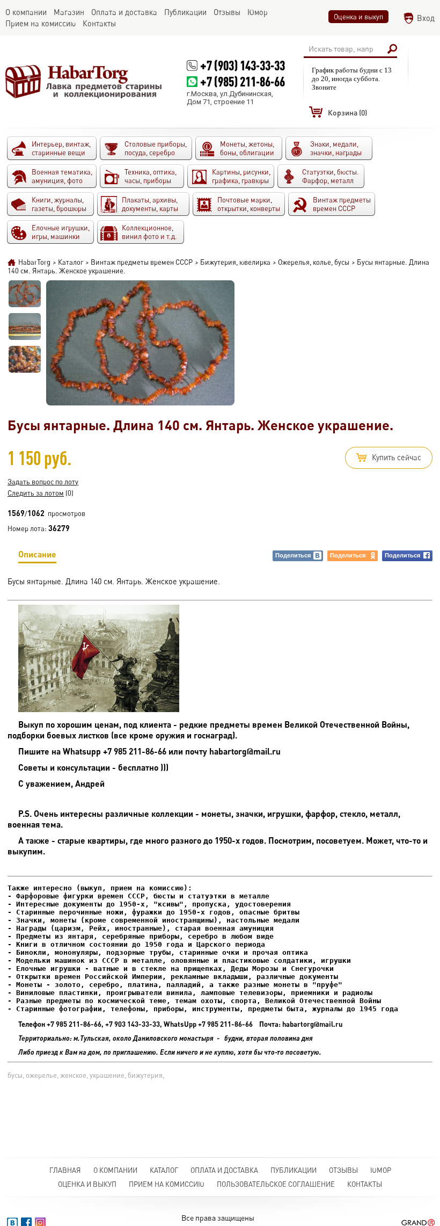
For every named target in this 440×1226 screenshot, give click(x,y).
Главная (65, 1170)
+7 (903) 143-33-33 (242, 65)
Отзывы (343, 1170)
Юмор (380, 1170)
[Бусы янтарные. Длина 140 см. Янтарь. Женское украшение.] (25, 293)
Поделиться (293, 555)
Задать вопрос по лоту (43, 481)
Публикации (293, 1170)
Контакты (364, 1184)
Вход (426, 18)
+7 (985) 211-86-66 (242, 81)
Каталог (164, 1170)
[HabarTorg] (84, 81)
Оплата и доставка (224, 1170)
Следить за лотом (36, 493)
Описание (37, 554)
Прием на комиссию (166, 1184)
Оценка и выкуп (358, 16)
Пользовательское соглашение (276, 1184)
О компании (115, 1170)
